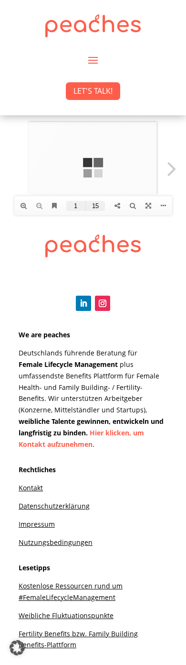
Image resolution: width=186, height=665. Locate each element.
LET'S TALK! (93, 91)
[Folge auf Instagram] (102, 303)
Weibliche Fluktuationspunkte (66, 615)
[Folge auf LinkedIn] (83, 303)
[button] (17, 648)
